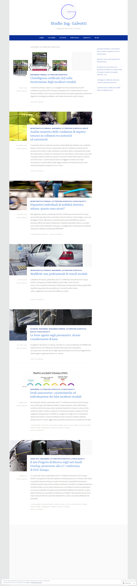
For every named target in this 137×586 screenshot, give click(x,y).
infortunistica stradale (40, 128)
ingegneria (56, 128)
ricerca (71, 425)
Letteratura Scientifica (57, 75)
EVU (46, 234)
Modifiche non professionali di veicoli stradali (58, 274)
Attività (63, 38)
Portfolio (74, 38)
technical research (56, 428)
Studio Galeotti (79, 201)
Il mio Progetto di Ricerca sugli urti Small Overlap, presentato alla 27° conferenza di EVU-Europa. (56, 466)
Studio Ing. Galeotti (68, 23)
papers (66, 425)
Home (42, 38)
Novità (85, 128)
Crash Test (34, 459)
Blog (97, 38)
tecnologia (66, 428)
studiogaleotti (45, 428)
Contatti (87, 38)
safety (76, 425)
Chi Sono (51, 38)
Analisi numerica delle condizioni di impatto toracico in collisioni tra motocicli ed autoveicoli (58, 135)
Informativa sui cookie (36, 582)
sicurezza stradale (84, 425)
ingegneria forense (38, 75)
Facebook (34, 329)
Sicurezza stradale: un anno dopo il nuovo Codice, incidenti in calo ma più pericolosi (108, 51)
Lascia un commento (37, 102)
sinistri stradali (35, 428)
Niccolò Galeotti (22, 91)
